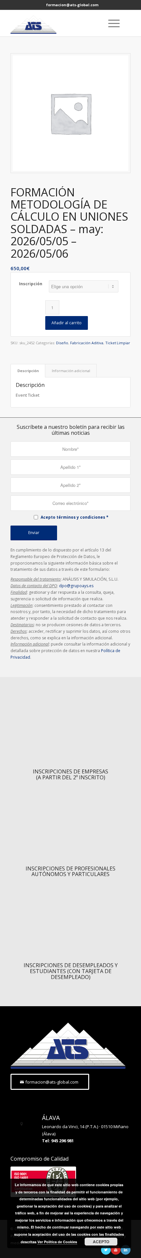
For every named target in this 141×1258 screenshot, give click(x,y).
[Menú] (111, 23)
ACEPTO (101, 1242)
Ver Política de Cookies (57, 1241)
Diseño (62, 342)
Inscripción (30, 284)
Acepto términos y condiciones (73, 517)
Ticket (110, 342)
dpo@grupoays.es (76, 586)
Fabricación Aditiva (86, 342)
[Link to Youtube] (116, 1250)
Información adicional (71, 370)
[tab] (27, 370)
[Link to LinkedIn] (126, 1250)
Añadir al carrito (66, 323)
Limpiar (123, 343)
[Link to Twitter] (106, 1250)
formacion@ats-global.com (72, 4)
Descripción (28, 370)
